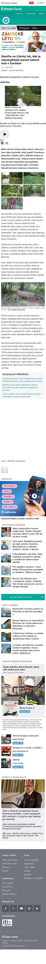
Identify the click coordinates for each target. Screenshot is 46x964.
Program (19, 14)
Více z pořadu (10, 605)
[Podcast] (2, 143)
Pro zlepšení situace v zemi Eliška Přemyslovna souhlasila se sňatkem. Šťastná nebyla (28, 569)
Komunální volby (9, 863)
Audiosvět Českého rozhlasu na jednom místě (20, 519)
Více (35, 28)
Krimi (6, 491)
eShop (5, 871)
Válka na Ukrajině (10, 860)
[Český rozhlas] (9, 3)
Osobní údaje (16, 941)
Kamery (41, 14)
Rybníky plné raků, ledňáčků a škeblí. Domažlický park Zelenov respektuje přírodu (20, 387)
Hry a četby (8, 486)
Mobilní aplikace (9, 894)
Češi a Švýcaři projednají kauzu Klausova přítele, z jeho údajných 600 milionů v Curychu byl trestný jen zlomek (21, 815)
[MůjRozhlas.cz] (5, 82)
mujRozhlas (6, 479)
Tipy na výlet (8, 28)
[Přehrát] (4, 134)
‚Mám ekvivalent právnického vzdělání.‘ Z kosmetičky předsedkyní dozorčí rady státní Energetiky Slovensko (21, 826)
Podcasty (6, 890)
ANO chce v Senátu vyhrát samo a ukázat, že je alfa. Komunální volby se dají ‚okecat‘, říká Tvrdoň (22, 835)
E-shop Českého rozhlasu (17, 661)
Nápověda (28, 863)
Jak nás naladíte (31, 860)
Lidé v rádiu (29, 867)
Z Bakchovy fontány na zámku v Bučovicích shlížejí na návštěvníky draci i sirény (28, 636)
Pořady (7, 502)
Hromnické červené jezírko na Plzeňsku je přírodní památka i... (28, 611)
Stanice (5, 867)
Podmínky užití (30, 941)
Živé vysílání (9, 507)
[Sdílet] (6, 143)
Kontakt (27, 874)
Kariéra (27, 871)
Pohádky (7, 496)
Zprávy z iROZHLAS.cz (14, 777)
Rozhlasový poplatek (33, 878)
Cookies (5, 941)
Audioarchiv (30, 14)
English (5, 943)
